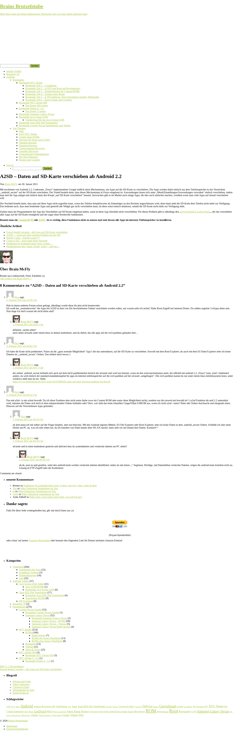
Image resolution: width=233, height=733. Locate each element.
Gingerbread (167, 706)
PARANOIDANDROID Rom (109, 712)
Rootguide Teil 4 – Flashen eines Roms (45, 94)
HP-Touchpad (198, 707)
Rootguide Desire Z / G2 (31, 108)
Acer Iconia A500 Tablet (31, 584)
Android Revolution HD (44, 706)
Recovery (139, 711)
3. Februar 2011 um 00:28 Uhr (28, 441)
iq (14, 491)
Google (180, 706)
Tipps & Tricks (32, 649)
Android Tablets (21, 581)
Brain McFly (11, 184)
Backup (115, 707)
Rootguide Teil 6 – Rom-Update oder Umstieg (48, 100)
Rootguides (18, 80)
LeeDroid (40, 711)
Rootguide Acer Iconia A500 (33, 117)
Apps (74, 706)
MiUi (50, 711)
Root (173, 710)
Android (10, 77)
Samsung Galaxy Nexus (37, 615)
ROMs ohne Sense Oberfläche (47, 641)
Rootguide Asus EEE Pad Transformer (38, 122)
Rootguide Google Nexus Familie (42, 612)
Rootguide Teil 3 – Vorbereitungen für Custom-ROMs (52, 91)
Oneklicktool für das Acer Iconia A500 (44, 120)
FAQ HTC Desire (28, 134)
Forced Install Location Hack (195, 211)
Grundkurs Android (29, 572)
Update (65, 715)
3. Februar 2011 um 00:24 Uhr (28, 419)
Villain (74, 715)
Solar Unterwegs (21, 684)
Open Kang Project (78, 711)
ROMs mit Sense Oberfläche (46, 638)
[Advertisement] (116, 40)
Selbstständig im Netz (23, 690)
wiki (21, 578)
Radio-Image (128, 711)
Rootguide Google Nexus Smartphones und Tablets (45, 125)
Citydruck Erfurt (21, 687)
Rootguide (30, 644)
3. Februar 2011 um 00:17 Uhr (28, 367)
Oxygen (94, 711)
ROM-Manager (162, 712)
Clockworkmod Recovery (32, 148)
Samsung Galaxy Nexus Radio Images (51, 626)
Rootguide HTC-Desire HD (33, 102)
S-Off (193, 711)
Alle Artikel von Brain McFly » (16, 278)
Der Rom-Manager (28, 157)
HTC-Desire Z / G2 (29, 658)
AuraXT (109, 707)
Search (9, 165)
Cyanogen (138, 707)
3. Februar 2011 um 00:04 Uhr (21, 346)
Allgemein (18, 566)
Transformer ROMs (35, 598)
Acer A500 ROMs (34, 586)
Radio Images (38, 635)
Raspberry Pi (12, 74)
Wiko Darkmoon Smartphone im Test (39, 488)
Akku (18, 707)
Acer (13, 707)
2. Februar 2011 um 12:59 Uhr (21, 300)
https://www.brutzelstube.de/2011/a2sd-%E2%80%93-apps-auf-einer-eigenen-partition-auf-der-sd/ (61, 381)
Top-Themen (19, 128)
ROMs (28, 632)
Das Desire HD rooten (36, 105)
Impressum (11, 726)
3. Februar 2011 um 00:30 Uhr (34, 459)
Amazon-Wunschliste (39, 540)
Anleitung (61, 706)
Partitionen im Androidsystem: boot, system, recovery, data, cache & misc (60, 485)
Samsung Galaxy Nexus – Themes (49, 624)
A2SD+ (42, 220)
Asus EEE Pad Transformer (33, 592)
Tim (15, 488)
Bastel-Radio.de (21, 693)
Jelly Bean (28, 711)
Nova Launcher (59, 712)
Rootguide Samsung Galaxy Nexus (36, 114)
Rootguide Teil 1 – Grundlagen (41, 85)
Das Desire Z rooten (35, 111)
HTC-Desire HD (27, 652)
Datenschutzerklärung (17, 729)
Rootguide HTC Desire (30, 82)
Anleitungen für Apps (30, 569)
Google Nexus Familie (30, 609)
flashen (156, 707)
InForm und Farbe (22, 681)
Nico (16, 297)
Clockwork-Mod (126, 706)
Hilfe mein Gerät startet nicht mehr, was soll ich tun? (56, 497)
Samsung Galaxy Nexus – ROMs (48, 621)
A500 (8, 707)
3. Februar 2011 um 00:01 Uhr (28, 324)
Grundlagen (188, 707)
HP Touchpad (26, 601)
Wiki (21, 131)
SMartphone (25, 715)
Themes (29, 646)
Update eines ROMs (29, 137)
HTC (206, 706)
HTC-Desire (25, 629)
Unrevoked (56, 715)
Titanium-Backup (27, 142)
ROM (151, 710)
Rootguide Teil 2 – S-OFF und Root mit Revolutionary (52, 88)
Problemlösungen (27, 575)
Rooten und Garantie (29, 159)
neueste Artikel (13, 71)
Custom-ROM (26, 220)
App (69, 707)
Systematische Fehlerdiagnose (34, 154)
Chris (15, 494)
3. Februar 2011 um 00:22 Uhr (21, 395)
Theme (34, 715)
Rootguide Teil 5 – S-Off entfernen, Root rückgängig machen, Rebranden (62, 97)
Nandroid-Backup (28, 145)
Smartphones (19, 606)
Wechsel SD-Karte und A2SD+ (35, 140)
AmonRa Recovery (29, 151)
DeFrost (147, 706)
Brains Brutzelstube (18, 720)
